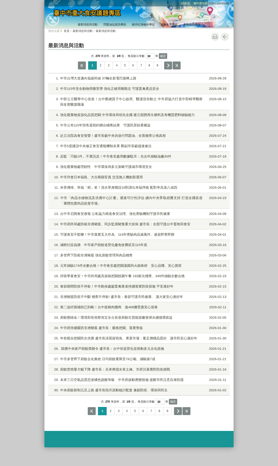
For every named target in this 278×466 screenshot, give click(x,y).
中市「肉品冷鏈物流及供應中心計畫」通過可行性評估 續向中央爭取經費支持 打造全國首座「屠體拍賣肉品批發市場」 (140, 200)
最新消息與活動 (88, 24)
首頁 (66, 30)
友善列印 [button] (215, 37)
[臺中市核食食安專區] (104, 13)
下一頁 (168, 65)
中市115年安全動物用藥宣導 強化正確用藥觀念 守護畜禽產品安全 (141, 89)
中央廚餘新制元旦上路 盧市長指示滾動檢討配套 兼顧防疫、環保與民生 (140, 390)
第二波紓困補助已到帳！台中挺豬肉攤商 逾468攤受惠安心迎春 (140, 307)
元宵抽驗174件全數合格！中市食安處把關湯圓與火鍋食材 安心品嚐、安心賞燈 (140, 266)
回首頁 (185, 3)
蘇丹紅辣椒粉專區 (143, 24)
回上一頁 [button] (225, 37)
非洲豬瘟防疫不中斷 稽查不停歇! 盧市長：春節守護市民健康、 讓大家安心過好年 (140, 297)
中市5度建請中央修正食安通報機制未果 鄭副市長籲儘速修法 (141, 146)
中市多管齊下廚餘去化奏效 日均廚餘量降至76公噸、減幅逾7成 (140, 359)
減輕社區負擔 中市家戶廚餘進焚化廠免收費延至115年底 (140, 245)
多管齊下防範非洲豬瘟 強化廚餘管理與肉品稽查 (140, 255)
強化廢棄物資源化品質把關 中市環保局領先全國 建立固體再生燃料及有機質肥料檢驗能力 (141, 115)
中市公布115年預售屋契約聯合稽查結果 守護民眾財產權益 (141, 125)
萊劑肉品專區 (191, 24)
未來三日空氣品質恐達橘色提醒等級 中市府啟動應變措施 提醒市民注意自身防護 (140, 380)
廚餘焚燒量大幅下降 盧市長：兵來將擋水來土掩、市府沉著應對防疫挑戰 (140, 369)
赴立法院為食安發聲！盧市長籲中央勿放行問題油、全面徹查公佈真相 (141, 136)
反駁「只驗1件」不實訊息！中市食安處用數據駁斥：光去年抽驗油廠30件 (141, 156)
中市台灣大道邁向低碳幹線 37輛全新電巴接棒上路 (141, 78)
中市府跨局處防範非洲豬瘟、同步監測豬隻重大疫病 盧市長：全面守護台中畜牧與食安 (140, 224)
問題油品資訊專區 (114, 24)
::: (43, 1)
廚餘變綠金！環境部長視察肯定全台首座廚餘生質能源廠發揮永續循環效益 (140, 317)
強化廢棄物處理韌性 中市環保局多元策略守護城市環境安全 (141, 167)
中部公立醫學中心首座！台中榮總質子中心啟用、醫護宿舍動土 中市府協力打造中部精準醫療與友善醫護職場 (141, 101)
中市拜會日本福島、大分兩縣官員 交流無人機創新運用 (140, 177)
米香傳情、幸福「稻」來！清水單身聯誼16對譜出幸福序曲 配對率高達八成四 (140, 187)
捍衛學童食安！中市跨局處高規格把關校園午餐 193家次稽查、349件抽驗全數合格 (140, 276)
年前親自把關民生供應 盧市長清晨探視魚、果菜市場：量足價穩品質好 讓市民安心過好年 (140, 338)
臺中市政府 (200, 3)
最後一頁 (177, 65)
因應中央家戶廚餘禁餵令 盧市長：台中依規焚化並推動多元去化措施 (140, 349)
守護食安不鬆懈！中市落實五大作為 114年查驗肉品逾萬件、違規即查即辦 (140, 234)
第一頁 (82, 65)
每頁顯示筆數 (136, 56)
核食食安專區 (169, 24)
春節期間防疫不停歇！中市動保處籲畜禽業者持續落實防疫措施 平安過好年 (140, 286)
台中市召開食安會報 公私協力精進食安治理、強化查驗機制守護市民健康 (140, 214)
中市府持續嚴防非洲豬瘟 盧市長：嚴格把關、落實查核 (140, 328)
